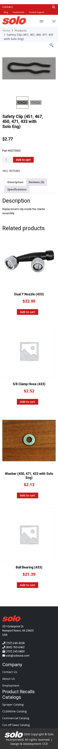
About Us (8, 679)
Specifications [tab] (16, 189)
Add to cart (23, 159)
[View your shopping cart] (54, 21)
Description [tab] (15, 182)
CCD (45, 744)
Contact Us (9, 672)
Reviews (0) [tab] (36, 182)
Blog (6, 12)
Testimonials (18, 12)
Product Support (36, 12)
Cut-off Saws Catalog (16, 725)
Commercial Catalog (15, 718)
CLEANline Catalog (14, 711)
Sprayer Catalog (13, 704)
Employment (10, 685)
